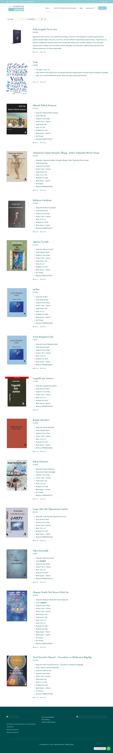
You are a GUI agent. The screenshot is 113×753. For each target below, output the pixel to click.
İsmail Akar (44, 163)
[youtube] (105, 1)
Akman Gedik (44, 347)
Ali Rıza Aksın (44, 519)
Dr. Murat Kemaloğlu (54, 48)
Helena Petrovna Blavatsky (49, 668)
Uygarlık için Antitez (43, 378)
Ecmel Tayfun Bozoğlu (47, 472)
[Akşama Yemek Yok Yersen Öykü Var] (17, 606)
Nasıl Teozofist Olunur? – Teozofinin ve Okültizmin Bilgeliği (62, 657)
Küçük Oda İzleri (41, 419)
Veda (35, 62)
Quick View (43, 52)
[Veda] (17, 78)
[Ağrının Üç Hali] (17, 255)
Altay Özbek (44, 300)
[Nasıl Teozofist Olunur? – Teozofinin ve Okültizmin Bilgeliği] (17, 671)
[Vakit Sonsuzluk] (17, 564)
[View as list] (45, 19)
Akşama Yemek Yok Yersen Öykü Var (51, 592)
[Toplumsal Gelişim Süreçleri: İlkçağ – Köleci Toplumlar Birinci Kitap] (17, 166)
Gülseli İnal (44, 211)
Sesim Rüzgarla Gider (43, 336)
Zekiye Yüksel (44, 252)
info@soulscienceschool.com (13, 729)
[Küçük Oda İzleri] (17, 433)
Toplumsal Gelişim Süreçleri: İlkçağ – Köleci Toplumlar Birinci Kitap (66, 152)
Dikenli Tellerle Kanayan (44, 105)
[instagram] (103, 1)
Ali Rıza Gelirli (44, 389)
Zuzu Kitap (46, 119)
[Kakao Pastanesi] (17, 475)
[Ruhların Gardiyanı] (17, 214)
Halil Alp (43, 116)
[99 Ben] (17, 303)
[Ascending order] (23, 19)
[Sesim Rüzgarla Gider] (17, 350)
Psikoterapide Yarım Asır (45, 29)
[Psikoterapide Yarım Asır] (17, 37)
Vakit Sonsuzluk (40, 550)
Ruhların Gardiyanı (42, 200)
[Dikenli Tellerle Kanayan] (17, 119)
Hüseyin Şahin (45, 430)
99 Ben (36, 289)
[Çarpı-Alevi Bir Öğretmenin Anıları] (17, 522)
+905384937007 (10, 726)
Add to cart (36, 52)
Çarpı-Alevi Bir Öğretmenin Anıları (50, 508)
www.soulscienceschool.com (13, 732)
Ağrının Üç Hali (41, 241)
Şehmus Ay (47, 670)
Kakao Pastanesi (40, 461)
